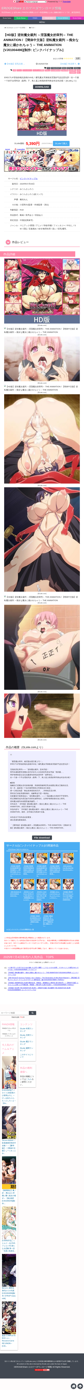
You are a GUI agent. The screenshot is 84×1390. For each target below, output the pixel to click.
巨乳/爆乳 (72, 70)
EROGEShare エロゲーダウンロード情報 (31, 8)
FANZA (35, 18)
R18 (32, 28)
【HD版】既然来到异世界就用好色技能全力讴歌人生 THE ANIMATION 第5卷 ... (28, 870)
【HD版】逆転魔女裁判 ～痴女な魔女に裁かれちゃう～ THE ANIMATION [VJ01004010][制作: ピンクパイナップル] (43, 973)
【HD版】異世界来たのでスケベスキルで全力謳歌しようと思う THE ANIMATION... (68, 896)
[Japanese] (14, 1)
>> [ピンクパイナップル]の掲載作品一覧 (20, 929)
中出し (47, 70)
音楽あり (77, 68)
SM (14, 70)
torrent (7, 149)
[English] (17, 1)
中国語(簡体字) (56, 68)
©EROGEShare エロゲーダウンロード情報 (33, 1367)
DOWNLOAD (42, 87)
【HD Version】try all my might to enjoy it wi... (15, 894)
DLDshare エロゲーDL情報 (15, 28)
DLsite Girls (49, 18)
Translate (67, 2)
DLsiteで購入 (61, 143)
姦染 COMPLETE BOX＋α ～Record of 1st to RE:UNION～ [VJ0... (9, 1340)
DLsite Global (77, 18)
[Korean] (25, 1)
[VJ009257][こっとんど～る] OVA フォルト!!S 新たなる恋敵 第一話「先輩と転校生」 (9, 1245)
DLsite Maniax (21, 18)
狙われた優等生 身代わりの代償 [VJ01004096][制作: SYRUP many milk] (9, 1293)
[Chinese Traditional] (20, 1)
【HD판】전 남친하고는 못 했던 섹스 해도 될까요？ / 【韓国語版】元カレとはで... (28, 896)
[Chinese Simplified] (22, 1)
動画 (64, 68)
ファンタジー (27, 70)
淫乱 (78, 70)
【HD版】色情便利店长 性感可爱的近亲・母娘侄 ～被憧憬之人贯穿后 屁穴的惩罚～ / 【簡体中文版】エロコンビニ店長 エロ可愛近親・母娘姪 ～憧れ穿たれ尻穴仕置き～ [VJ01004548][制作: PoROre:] (43, 984)
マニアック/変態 (38, 70)
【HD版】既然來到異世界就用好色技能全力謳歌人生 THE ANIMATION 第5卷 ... (55, 870)
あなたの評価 (58, 58)
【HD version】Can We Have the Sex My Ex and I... (68, 868)
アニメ (19, 70)
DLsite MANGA (63, 18)
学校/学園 (65, 70)
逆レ (78, 72)
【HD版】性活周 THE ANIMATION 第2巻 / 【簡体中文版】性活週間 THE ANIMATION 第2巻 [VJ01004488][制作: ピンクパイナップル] (39, 989)
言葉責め (73, 72)
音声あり (70, 68)
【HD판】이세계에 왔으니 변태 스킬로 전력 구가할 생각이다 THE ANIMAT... (42, 896)
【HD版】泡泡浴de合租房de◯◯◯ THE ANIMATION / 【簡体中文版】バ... (35, 920)
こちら (29, 1079)
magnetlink (21, 149)
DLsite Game (7, 18)
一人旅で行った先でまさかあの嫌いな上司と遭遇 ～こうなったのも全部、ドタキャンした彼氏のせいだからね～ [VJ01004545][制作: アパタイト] (43, 968)
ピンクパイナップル (29, 179)
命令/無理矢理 (55, 70)
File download (42, 837)
